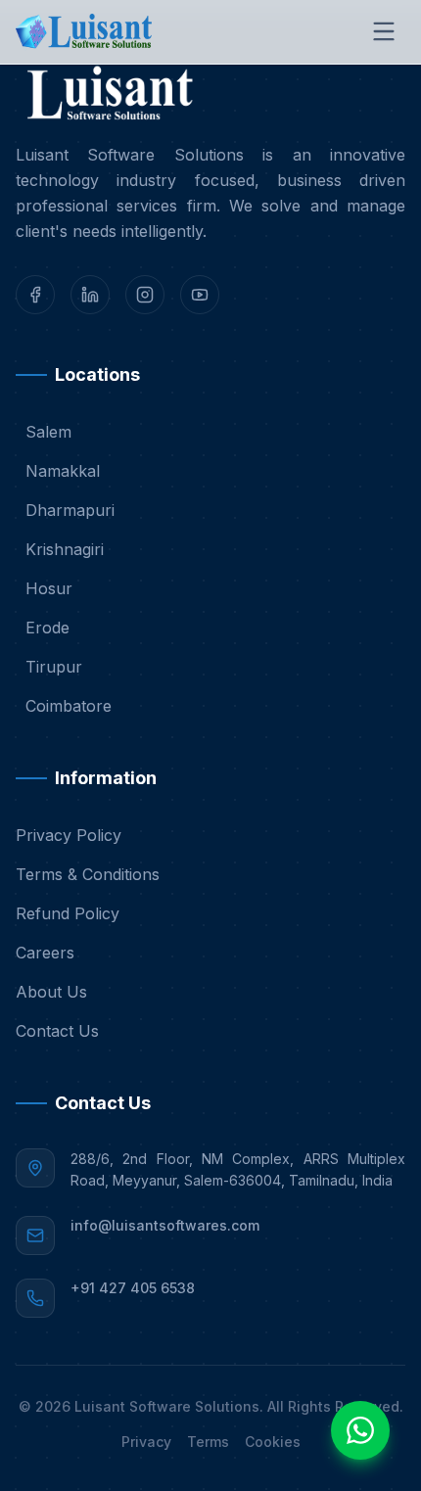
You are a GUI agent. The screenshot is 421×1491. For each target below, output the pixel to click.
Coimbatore (68, 706)
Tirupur (53, 666)
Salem (48, 432)
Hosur (48, 588)
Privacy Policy (68, 835)
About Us (51, 992)
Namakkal (62, 471)
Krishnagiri (64, 549)
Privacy (146, 1441)
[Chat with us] (360, 1430)
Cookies (273, 1441)
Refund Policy (67, 913)
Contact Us (57, 1031)
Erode (47, 627)
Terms (208, 1441)
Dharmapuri (70, 510)
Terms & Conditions (88, 874)
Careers (45, 952)
